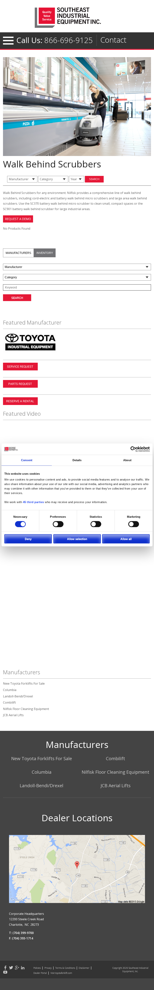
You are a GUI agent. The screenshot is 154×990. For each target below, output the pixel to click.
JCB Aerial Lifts (13, 715)
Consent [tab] (26, 460)
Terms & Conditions (65, 968)
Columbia (9, 690)
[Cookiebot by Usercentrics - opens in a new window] (133, 449)
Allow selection (77, 538)
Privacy (48, 968)
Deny (28, 538)
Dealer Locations (77, 818)
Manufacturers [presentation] (18, 252)
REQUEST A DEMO (18, 219)
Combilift (9, 702)
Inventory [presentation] (44, 252)
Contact (113, 40)
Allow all (126, 538)
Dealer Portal (40, 973)
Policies (37, 968)
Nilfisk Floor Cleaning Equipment (26, 709)
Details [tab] (77, 460)
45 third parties (33, 502)
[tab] (18, 252)
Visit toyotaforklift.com (61, 973)
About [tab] (127, 460)
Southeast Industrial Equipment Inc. (77, 18)
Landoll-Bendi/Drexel (18, 696)
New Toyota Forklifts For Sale (24, 683)
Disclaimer (84, 968)
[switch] (58, 524)
